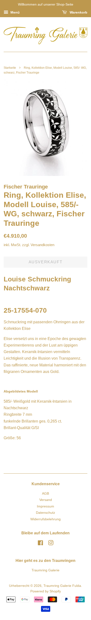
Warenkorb (78, 12)
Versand (45, 500)
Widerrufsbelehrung (45, 519)
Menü (14, 12)
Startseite (10, 67)
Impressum (45, 506)
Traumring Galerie (45, 570)
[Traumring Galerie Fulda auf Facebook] (40, 544)
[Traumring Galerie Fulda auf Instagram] (50, 544)
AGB (45, 493)
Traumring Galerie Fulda (62, 586)
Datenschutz (45, 512)
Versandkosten (42, 245)
